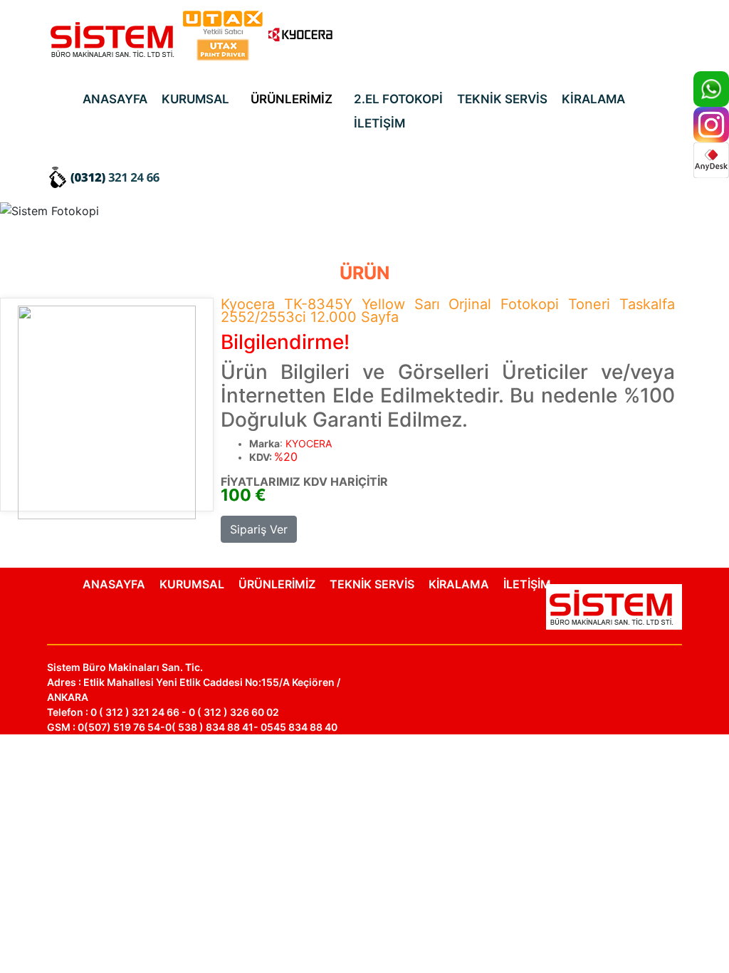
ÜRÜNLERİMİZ (291, 99)
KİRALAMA (593, 99)
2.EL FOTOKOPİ (398, 99)
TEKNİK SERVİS (502, 99)
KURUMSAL (195, 99)
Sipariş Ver (259, 529)
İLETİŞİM (379, 123)
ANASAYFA (115, 99)
